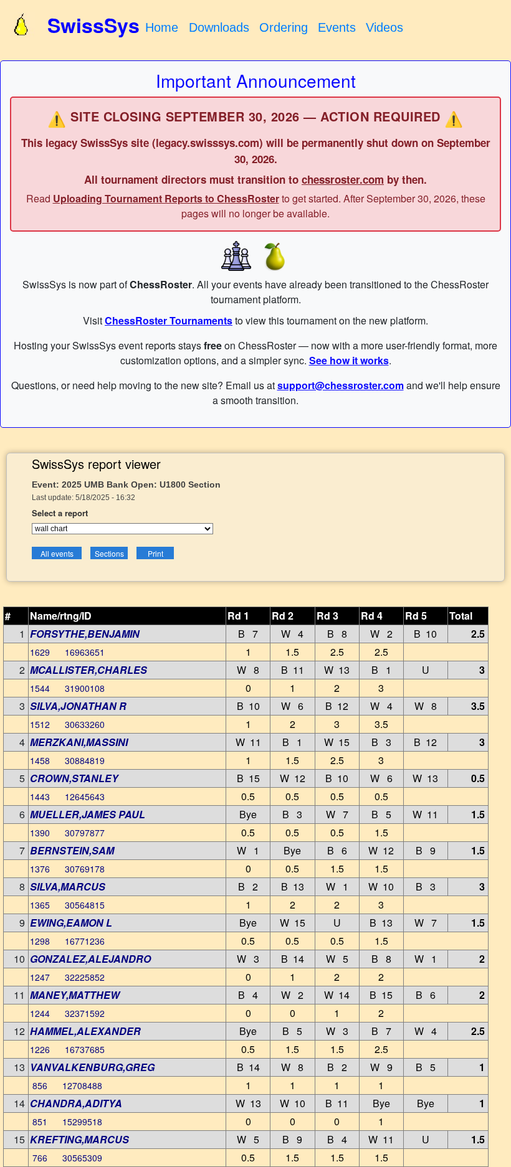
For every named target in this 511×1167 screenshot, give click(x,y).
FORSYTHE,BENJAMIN (85, 633)
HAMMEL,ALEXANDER (85, 1031)
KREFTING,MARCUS (79, 1139)
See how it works (349, 360)
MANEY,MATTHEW (75, 995)
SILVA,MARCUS (67, 886)
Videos (384, 27)
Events (337, 27)
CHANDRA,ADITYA (76, 1103)
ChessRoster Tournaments (168, 320)
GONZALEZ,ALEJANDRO (90, 959)
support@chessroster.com (340, 385)
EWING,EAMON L (71, 922)
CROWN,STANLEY (74, 778)
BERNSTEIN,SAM (72, 850)
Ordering (283, 27)
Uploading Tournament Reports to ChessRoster (166, 198)
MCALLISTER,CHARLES (88, 670)
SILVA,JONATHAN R (78, 706)
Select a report (60, 513)
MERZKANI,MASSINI (79, 742)
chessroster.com (343, 179)
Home (161, 27)
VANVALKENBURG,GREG (92, 1067)
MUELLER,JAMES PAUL (87, 814)
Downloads (219, 27)
